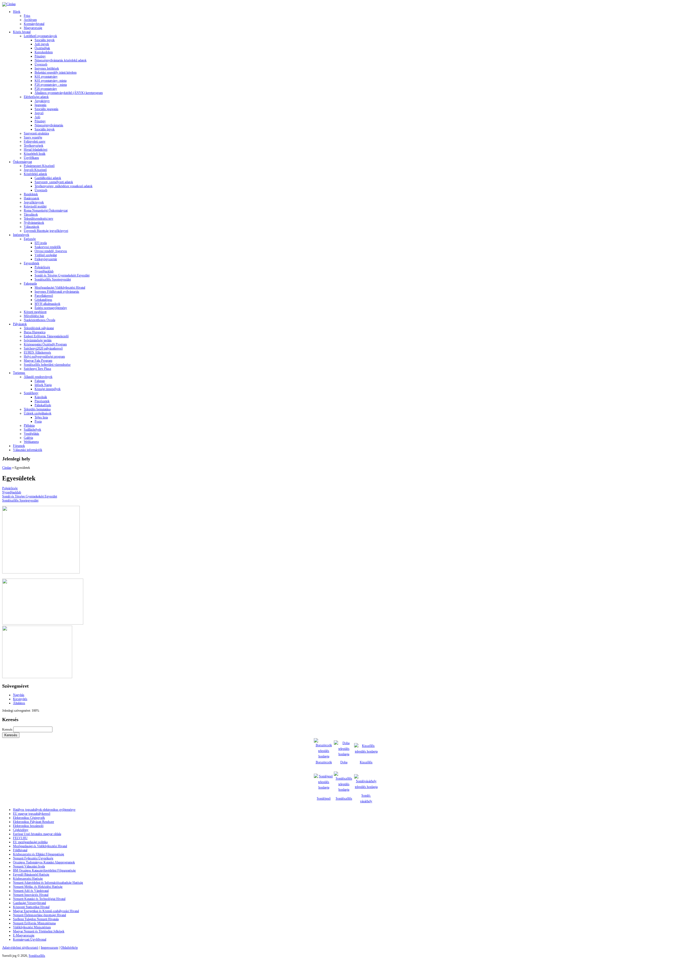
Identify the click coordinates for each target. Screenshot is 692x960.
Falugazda (30, 283)
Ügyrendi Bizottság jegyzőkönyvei (46, 231)
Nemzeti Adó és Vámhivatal (31, 891)
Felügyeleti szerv (34, 141)
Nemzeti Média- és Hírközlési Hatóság (37, 887)
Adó (37, 117)
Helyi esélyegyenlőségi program (44, 356)
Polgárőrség (42, 267)
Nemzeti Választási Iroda (29, 866)
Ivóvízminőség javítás (38, 340)
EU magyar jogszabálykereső (31, 814)
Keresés (7, 729)
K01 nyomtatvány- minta (50, 81)
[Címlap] (9, 4)
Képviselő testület (35, 206)
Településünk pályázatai (39, 328)
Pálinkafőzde (43, 405)
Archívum (30, 20)
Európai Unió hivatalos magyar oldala (37, 834)
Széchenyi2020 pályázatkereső (43, 348)
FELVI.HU (20, 838)
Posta (38, 421)
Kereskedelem (44, 52)
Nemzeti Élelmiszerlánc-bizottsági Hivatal (39, 915)
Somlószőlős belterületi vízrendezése (47, 365)
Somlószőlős (344, 798)
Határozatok (31, 198)
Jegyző (39, 113)
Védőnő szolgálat (46, 255)
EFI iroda (41, 243)
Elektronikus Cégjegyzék (29, 818)
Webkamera (31, 442)
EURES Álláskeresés (37, 352)
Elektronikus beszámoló (28, 826)
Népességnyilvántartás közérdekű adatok (60, 60)
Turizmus (19, 373)
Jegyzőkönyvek (34, 202)
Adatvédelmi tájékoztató (20, 947)
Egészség (30, 239)
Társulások (31, 214)
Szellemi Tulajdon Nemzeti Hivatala (36, 919)
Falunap (40, 381)
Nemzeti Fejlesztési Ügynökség (33, 858)
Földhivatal (20, 850)
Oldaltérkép (69, 947)
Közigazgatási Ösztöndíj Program (45, 344)
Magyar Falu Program (38, 360)
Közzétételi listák (34, 154)
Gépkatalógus (43, 300)
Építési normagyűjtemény (51, 308)
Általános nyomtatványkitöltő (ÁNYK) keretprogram (69, 93)
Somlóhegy (31, 393)
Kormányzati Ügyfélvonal (29, 939)
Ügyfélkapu (31, 158)
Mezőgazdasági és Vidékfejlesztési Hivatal (40, 846)
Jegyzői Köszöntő (35, 170)
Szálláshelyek (32, 429)
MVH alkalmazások (47, 304)
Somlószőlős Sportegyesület (53, 279)
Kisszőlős (366, 762)
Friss (27, 16)
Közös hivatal (22, 32)
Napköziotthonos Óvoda (39, 320)
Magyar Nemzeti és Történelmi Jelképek (38, 931)
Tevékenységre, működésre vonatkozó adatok (63, 186)
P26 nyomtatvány (46, 89)
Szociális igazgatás (46, 109)
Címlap (6, 468)
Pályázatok (20, 324)
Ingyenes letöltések (47, 68)
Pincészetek (42, 401)
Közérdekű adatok (35, 174)
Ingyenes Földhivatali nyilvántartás (57, 291)
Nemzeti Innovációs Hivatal (30, 895)
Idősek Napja (43, 385)
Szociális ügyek (45, 40)
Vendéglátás (31, 434)
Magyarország (33, 28)
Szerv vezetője (33, 137)
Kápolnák (41, 397)
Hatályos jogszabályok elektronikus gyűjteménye (44, 809)
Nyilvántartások (34, 223)
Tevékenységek (33, 145)
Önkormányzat (22, 162)
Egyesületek (31, 263)
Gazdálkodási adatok (48, 178)
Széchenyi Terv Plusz (37, 369)
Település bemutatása (37, 409)
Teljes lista (41, 417)
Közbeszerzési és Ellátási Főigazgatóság (38, 854)
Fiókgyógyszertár (46, 259)
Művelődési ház (34, 316)
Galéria (28, 438)
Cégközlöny (20, 830)
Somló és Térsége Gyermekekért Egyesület (62, 275)
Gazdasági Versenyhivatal (29, 903)
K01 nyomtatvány (46, 76)
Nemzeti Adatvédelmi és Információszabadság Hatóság (48, 883)
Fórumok (19, 446)
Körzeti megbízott (35, 312)
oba (345, 762)
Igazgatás (40, 105)
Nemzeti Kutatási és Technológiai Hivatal (39, 899)
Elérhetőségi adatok (36, 97)
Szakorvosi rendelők (48, 247)
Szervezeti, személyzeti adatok (54, 182)
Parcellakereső (44, 296)
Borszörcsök (324, 762)
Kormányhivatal (34, 24)
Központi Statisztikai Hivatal (31, 907)
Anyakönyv (42, 101)
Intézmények (21, 235)
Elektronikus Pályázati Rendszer (33, 822)
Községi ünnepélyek (48, 389)
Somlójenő (324, 798)
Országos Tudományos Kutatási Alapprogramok (44, 862)
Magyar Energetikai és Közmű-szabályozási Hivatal (46, 911)
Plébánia (29, 425)
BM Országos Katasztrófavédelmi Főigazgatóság (44, 870)
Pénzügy (40, 56)
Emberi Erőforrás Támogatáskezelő (46, 336)
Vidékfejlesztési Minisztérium (32, 927)
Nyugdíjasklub (44, 271)
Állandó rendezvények (38, 377)
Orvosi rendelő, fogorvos (51, 251)
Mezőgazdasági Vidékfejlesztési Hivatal (60, 287)
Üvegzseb (41, 64)
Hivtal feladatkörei (35, 149)
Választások (31, 227)
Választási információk (27, 450)
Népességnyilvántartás (49, 125)
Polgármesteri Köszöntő (39, 166)
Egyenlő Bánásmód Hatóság (31, 874)
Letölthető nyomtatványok (40, 36)
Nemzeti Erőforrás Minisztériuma (34, 923)
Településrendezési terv (38, 218)
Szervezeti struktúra (36, 133)
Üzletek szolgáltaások (37, 413)
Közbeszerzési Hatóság (28, 878)
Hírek (16, 12)
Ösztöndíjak (42, 48)
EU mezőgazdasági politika (30, 842)
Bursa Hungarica (34, 332)
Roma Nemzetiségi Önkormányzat (46, 210)
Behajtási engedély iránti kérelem (55, 72)
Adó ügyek (42, 44)
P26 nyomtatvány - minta (51, 85)
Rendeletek (31, 194)
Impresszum (49, 947)
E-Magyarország (23, 935)
